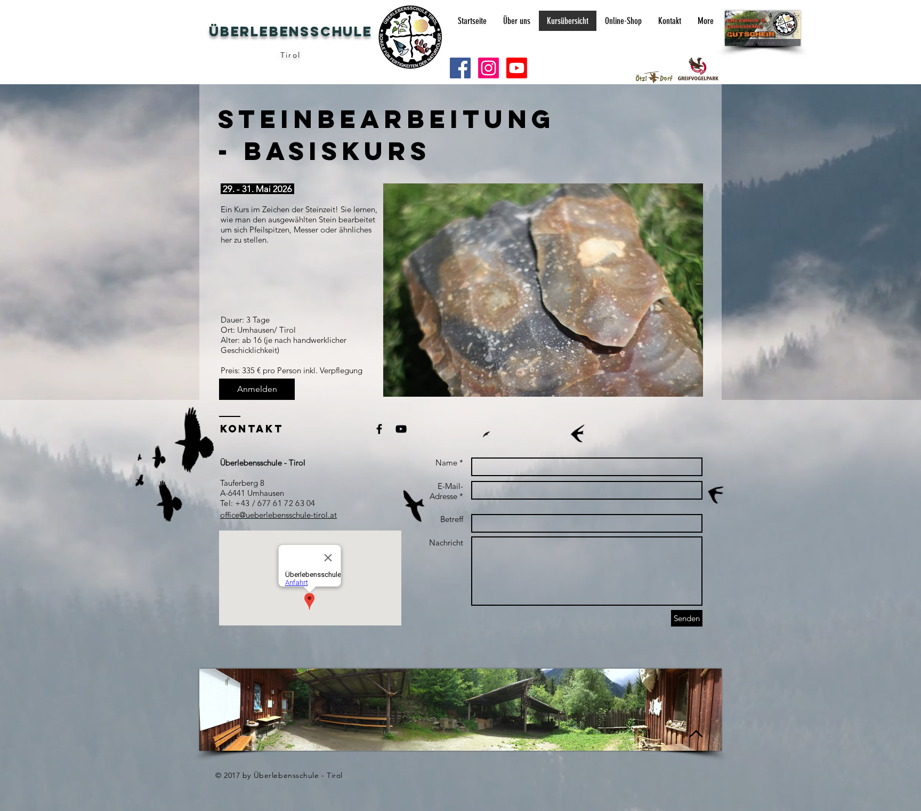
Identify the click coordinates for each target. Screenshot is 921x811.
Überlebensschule (291, 31)
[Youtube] (516, 68)
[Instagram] (488, 68)
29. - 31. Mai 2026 (256, 188)
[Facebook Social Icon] (460, 68)
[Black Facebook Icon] (379, 429)
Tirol (290, 55)
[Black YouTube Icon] (401, 429)
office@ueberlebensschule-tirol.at (278, 515)
